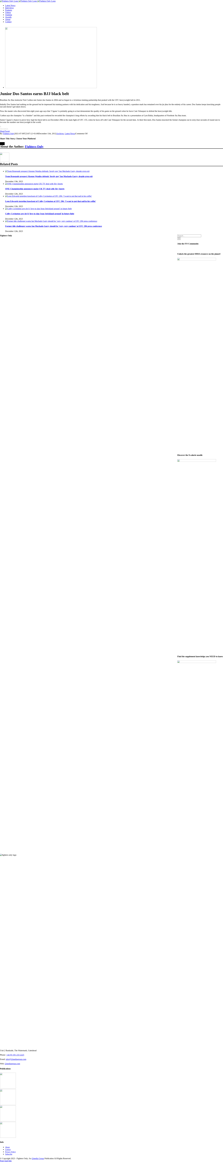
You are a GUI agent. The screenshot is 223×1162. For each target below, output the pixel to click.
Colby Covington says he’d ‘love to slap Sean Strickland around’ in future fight (39, 214)
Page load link (6, 1161)
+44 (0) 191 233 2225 (15, 1055)
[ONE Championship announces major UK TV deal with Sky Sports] (34, 184)
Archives (60, 133)
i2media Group (38, 1158)
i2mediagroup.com (12, 1064)
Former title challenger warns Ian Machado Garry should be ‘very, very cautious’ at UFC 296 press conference (53, 226)
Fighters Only (8, 133)
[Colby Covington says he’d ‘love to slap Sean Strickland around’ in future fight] (38, 209)
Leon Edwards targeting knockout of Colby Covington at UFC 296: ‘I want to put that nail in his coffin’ (50, 201)
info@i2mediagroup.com (16, 1059)
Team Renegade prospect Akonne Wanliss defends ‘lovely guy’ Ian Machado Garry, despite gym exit (49, 176)
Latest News (70, 133)
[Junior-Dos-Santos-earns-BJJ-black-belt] (51, 87)
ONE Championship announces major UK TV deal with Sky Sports (34, 189)
